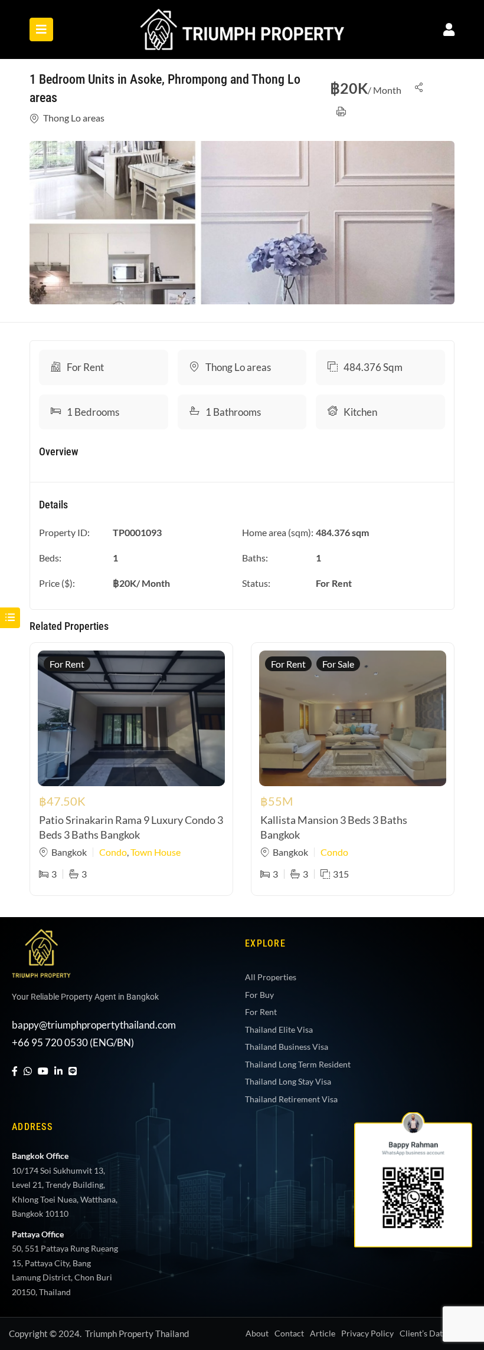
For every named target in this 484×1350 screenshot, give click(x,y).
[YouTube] (43, 1070)
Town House (155, 852)
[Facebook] (15, 1070)
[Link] (242, 16)
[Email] (451, 1283)
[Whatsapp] (451, 1173)
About (257, 1333)
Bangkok (69, 852)
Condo (113, 852)
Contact (289, 1333)
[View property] (242, 222)
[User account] (448, 29)
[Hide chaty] (451, 1319)
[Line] (72, 1070)
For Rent (85, 367)
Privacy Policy (367, 1333)
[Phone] (451, 1246)
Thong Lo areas (73, 117)
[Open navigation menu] (41, 29)
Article (322, 1333)
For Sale (338, 663)
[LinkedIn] (58, 1070)
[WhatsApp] (28, 1070)
